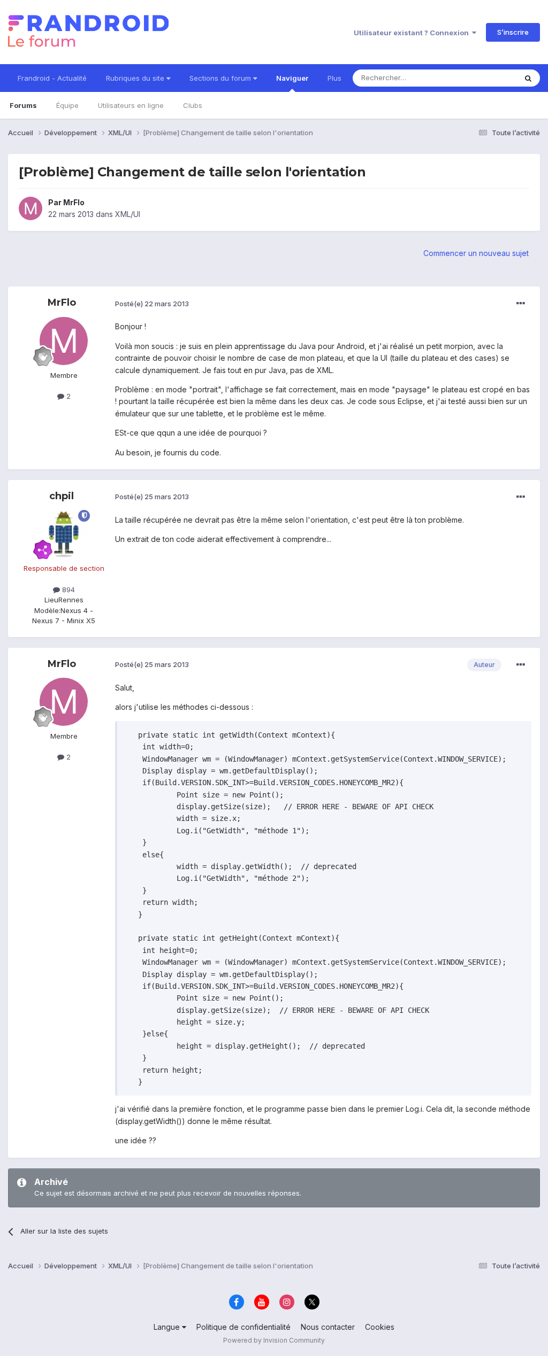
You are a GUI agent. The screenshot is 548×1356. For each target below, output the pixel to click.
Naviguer (292, 78)
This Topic (485, 78)
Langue (168, 1326)
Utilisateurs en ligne (131, 105)
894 (67, 589)
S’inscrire (513, 32)
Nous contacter (328, 1326)
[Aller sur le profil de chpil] (64, 534)
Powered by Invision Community (274, 1340)
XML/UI (127, 214)
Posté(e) (152, 303)
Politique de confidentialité (243, 1326)
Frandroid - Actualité (52, 78)
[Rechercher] (528, 78)
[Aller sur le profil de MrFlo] (30, 208)
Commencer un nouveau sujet (476, 253)
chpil (61, 496)
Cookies (379, 1326)
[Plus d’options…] (520, 303)
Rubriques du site (136, 78)
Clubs (192, 105)
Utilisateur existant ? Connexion (413, 32)
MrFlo (74, 202)
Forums (23, 105)
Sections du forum (221, 78)
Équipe (67, 105)
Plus (334, 78)
